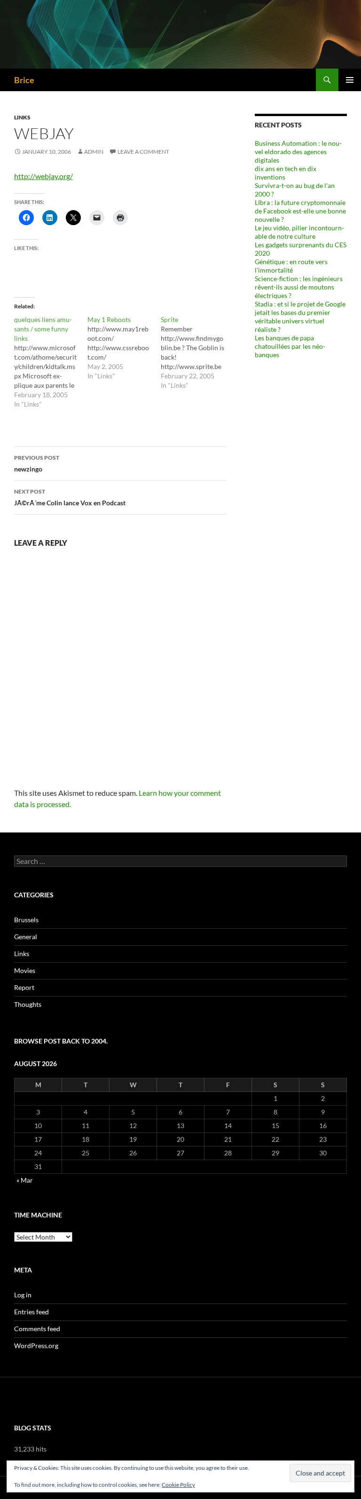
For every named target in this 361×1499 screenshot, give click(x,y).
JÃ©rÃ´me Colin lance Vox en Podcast (70, 497)
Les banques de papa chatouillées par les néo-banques (290, 346)
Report (24, 987)
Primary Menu (349, 80)
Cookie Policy (178, 1484)
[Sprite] (197, 352)
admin (93, 151)
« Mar (24, 1180)
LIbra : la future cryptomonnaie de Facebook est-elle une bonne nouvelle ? (300, 210)
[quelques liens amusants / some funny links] (50, 362)
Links (22, 117)
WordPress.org (36, 1346)
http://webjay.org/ (43, 176)
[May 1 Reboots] (124, 348)
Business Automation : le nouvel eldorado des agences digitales (298, 151)
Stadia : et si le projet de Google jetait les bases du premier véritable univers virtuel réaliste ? (300, 316)
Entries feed (31, 1312)
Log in (22, 1295)
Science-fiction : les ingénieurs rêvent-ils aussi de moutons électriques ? (299, 287)
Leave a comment (143, 151)
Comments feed (37, 1329)
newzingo (36, 463)
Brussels (26, 920)
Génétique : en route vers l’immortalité (291, 266)
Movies (24, 970)
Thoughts (27, 1004)
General (25, 937)
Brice (24, 80)
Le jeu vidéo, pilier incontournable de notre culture (299, 232)
